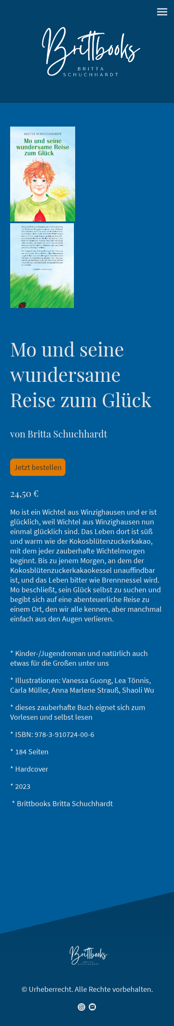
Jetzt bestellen (38, 467)
